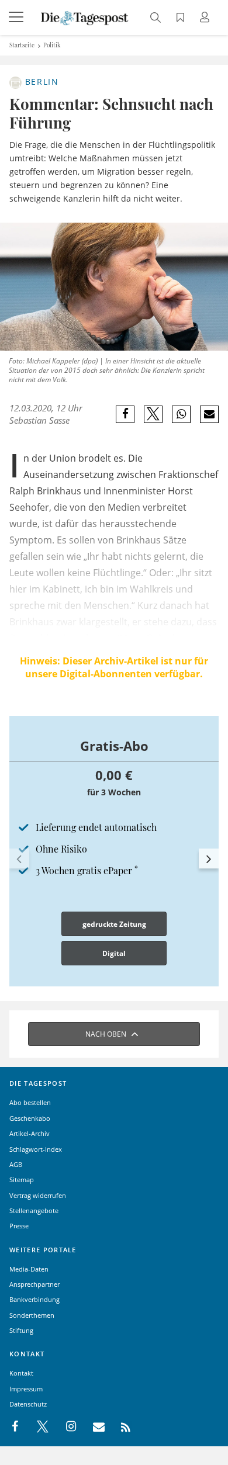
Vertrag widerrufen (37, 1195)
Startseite (21, 45)
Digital (114, 953)
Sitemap (21, 1179)
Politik (52, 45)
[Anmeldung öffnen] (206, 18)
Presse (19, 1225)
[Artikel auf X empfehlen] (153, 414)
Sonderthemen (31, 1315)
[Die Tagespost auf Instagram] (65, 1427)
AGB (15, 1164)
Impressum (26, 1388)
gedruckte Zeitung (114, 924)
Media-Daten (29, 1269)
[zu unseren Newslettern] (93, 1427)
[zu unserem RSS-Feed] (119, 1427)
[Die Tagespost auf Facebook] (16, 1427)
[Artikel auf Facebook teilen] (125, 414)
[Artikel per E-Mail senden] (209, 414)
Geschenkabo (29, 1118)
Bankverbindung (34, 1299)
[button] (19, 858)
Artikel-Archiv (29, 1133)
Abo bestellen (30, 1102)
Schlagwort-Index (35, 1149)
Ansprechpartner (34, 1284)
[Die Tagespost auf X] (37, 1427)
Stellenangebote (33, 1210)
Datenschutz (28, 1404)
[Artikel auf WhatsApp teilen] (181, 414)
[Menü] (17, 17)
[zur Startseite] (85, 17)
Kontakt (21, 1373)
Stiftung (21, 1330)
